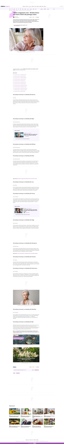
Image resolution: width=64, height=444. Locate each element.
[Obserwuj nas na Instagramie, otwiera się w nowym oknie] (37, 370)
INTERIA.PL (39, 441)
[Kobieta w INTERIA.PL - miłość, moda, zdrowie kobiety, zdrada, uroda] (7, 6)
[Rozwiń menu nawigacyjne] (62, 6)
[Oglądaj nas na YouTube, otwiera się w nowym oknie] (35, 370)
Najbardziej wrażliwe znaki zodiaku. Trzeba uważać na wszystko (23, 214)
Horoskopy (14, 10)
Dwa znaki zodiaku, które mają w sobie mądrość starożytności (22, 138)
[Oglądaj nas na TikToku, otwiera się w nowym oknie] (38, 370)
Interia (9, 10)
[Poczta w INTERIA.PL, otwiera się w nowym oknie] (61, 6)
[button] (29, 6)
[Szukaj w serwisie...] (60, 6)
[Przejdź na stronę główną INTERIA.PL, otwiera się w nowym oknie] (3, 6)
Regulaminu (25, 441)
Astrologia (17, 10)
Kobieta (11, 10)
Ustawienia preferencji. (33, 441)
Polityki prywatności (29, 441)
